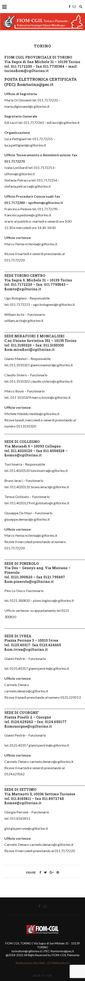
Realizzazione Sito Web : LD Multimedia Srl (43, 963)
